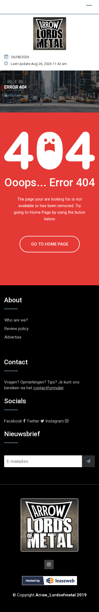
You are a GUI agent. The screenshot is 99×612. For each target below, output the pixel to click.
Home (13, 95)
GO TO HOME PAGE (49, 244)
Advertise (12, 337)
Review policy (16, 328)
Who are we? (16, 320)
